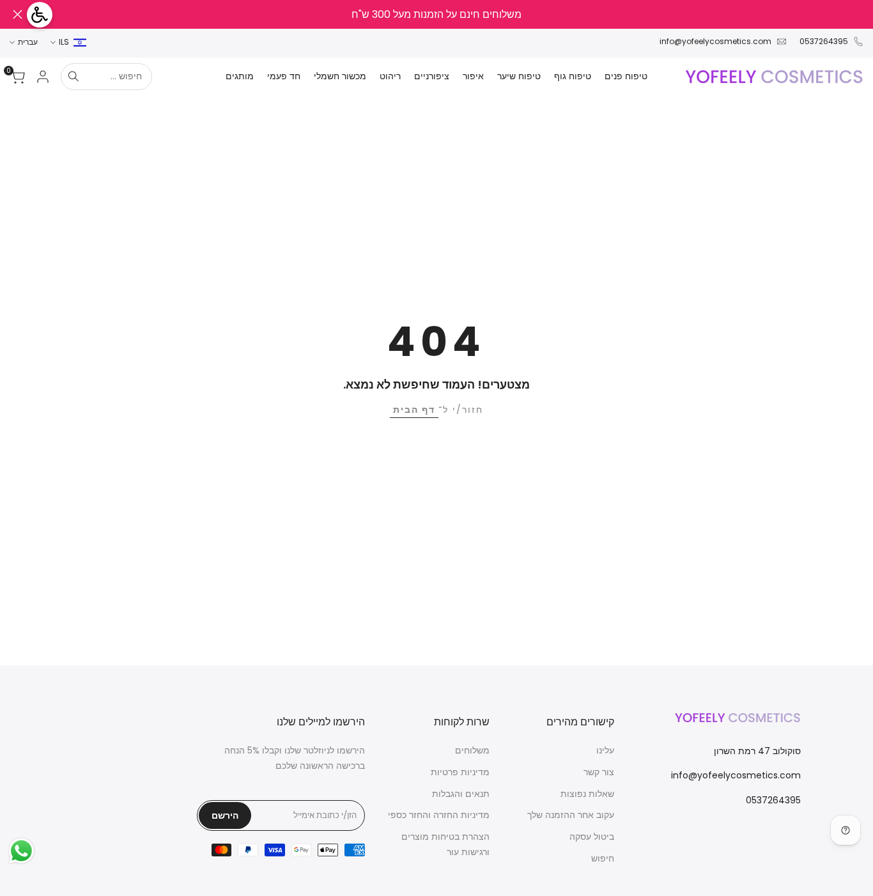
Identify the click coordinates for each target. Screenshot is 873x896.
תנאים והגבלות (461, 793)
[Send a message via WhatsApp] (21, 851)
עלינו (605, 750)
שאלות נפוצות (587, 793)
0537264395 (824, 41)
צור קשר (598, 772)
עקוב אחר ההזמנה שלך (570, 814)
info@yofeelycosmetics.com (715, 41)
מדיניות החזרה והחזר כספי (439, 814)
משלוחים (472, 750)
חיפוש (602, 858)
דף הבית (414, 409)
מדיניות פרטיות (460, 772)
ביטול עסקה (591, 836)
